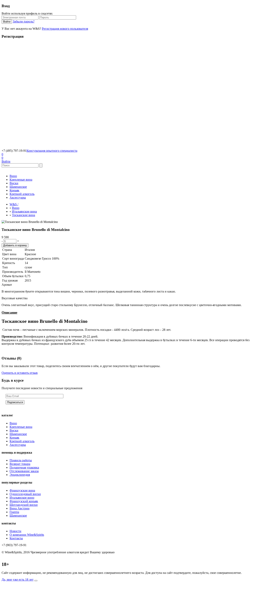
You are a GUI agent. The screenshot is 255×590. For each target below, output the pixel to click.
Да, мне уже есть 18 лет (17, 579)
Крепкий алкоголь (22, 194)
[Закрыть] (35, 580)
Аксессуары (18, 197)
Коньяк (14, 190)
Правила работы (21, 460)
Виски (14, 183)
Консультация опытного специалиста (51, 150)
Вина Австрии (19, 508)
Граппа (14, 512)
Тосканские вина (23, 215)
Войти (6, 161)
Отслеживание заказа (24, 471)
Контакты (16, 538)
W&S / (14, 204)
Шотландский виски (24, 504)
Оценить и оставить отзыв (20, 372)
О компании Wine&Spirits (27, 534)
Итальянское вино (22, 497)
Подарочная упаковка (24, 467)
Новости (15, 531)
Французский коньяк (24, 501)
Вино (13, 176)
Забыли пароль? (23, 21)
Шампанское (18, 186)
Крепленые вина (21, 179)
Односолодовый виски (25, 494)
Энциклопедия (20, 474)
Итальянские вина (24, 211)
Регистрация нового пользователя (65, 28)
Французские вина (22, 490)
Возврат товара (20, 464)
